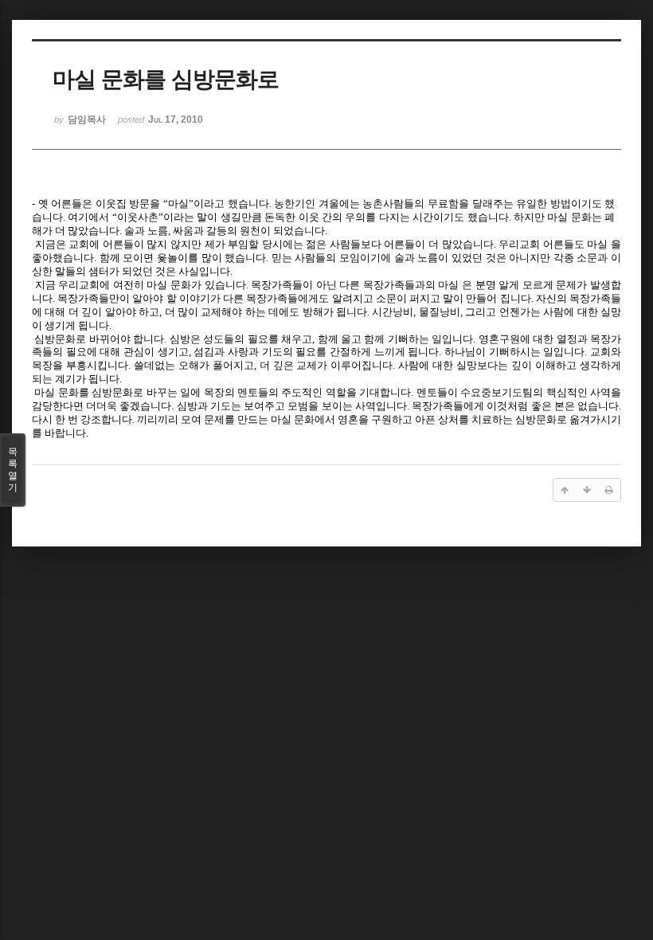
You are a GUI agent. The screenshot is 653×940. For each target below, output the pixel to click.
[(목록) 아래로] (587, 490)
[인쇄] (609, 490)
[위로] (564, 490)
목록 (13, 469)
